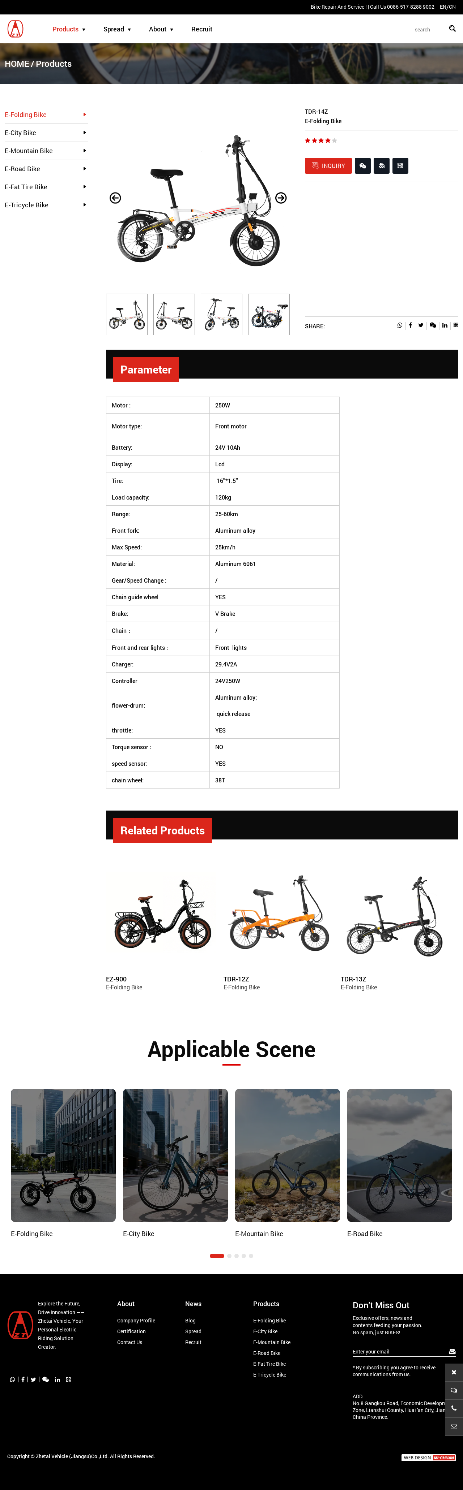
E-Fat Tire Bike (26, 186)
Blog (190, 1320)
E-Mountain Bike (29, 150)
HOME (17, 63)
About (157, 29)
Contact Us (129, 1342)
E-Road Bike (22, 168)
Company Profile (136, 1320)
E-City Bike (20, 132)
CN (452, 6)
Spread (113, 29)
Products (65, 29)
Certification (131, 1331)
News (193, 1303)
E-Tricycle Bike (26, 204)
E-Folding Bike (26, 114)
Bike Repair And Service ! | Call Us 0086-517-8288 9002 (372, 6)
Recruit (201, 29)
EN (443, 6)
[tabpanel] (64, 1163)
